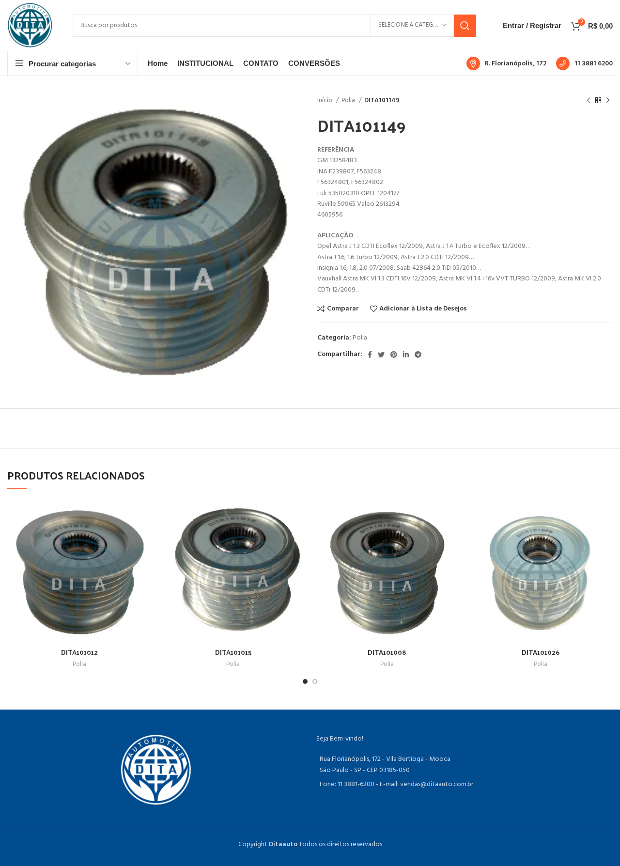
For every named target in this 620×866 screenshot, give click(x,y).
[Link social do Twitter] (381, 354)
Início (325, 100)
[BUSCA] (465, 26)
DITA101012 (79, 652)
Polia (348, 100)
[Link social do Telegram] (418, 354)
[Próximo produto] (608, 101)
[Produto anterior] (588, 101)
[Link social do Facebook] (370, 354)
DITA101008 (387, 652)
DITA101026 (540, 652)
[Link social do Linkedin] (406, 354)
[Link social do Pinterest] (394, 354)
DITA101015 (233, 652)
